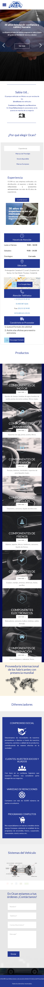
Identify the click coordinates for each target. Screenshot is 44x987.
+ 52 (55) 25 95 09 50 (22, 299)
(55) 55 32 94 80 (24, 308)
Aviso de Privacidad (38, 979)
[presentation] (22, 148)
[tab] (22, 148)
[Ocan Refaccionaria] (15, 4)
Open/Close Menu (2, 5)
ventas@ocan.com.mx (22, 313)
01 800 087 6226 (22, 304)
